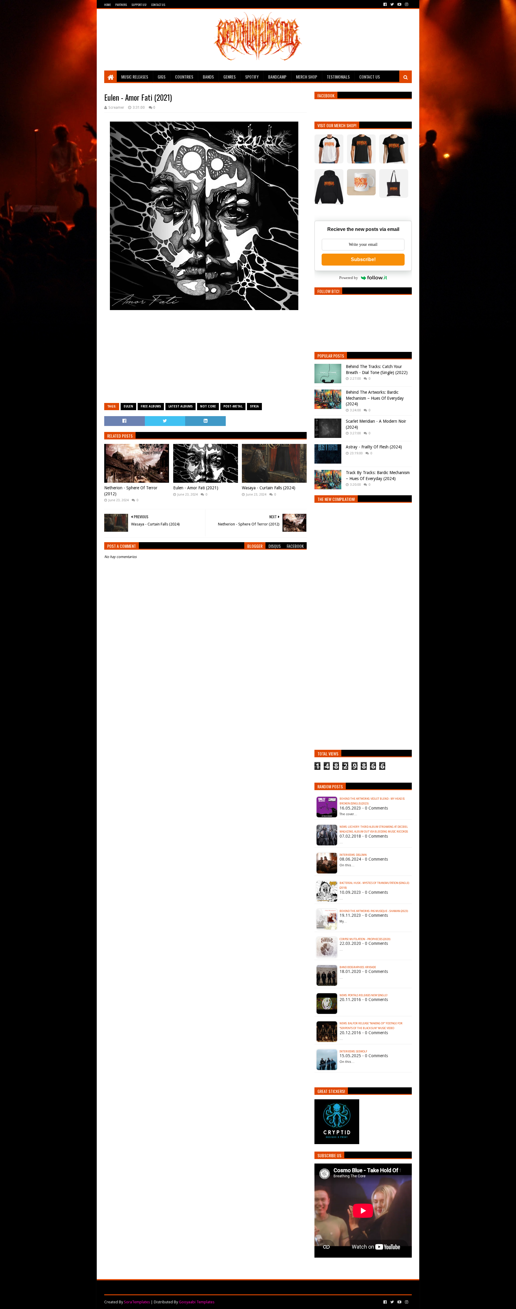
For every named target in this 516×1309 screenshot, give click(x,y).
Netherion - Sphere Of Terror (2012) (130, 490)
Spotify (252, 76)
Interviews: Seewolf (353, 1051)
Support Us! (139, 4)
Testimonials (338, 76)
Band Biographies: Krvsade (358, 967)
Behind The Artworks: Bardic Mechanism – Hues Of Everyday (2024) (375, 398)
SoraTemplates (137, 1302)
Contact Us (158, 4)
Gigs (161, 76)
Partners (121, 4)
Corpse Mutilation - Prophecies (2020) (365, 939)
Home (107, 4)
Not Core (208, 406)
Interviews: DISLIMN (353, 854)
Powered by (348, 277)
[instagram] (406, 4)
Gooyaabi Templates (196, 1302)
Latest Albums (180, 406)
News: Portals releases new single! (364, 995)
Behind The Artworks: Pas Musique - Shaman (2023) (374, 911)
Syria (254, 406)
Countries (184, 76)
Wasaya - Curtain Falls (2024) (268, 487)
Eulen (128, 406)
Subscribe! (363, 259)
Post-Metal (232, 406)
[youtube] (399, 4)
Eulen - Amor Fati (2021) (195, 487)
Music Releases (134, 76)
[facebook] (385, 4)
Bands (208, 76)
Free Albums (151, 406)
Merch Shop (306, 76)
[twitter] (392, 4)
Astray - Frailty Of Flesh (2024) (374, 446)
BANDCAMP (277, 76)
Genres (229, 76)
